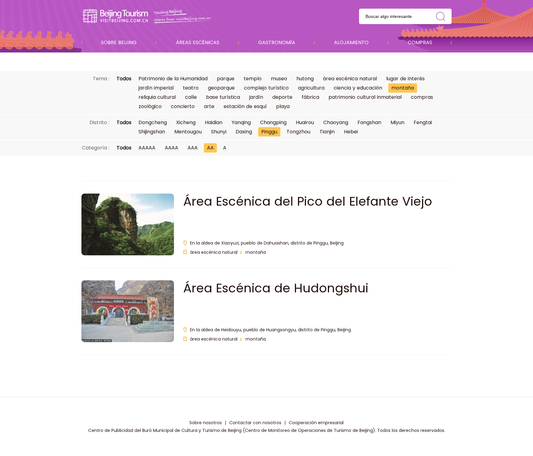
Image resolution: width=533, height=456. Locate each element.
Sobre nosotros (205, 423)
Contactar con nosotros (255, 423)
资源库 (147, 16)
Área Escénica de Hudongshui (275, 288)
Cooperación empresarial (316, 423)
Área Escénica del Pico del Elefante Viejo (307, 201)
